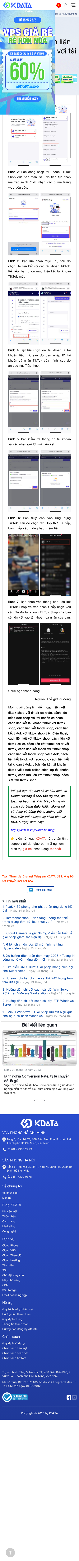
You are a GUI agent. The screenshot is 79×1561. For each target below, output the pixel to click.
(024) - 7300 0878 (20, 1176)
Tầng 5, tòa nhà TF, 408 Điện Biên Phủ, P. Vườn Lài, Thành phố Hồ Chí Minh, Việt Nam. (39, 1141)
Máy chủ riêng (11, 1280)
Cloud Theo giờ (11, 1255)
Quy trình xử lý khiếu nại (17, 1309)
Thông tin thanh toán (15, 1324)
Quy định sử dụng (13, 1343)
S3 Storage (9, 1290)
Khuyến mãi (9, 1211)
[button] (35, 1099)
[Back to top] (10, 1552)
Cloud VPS (9, 1250)
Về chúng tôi (10, 1192)
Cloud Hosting (11, 1260)
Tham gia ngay (43, 889)
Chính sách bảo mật (14, 1348)
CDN (5, 1285)
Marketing (8, 1226)
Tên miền (8, 1265)
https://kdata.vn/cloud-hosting (32, 830)
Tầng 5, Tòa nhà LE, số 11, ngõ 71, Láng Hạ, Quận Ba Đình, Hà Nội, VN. (39, 1168)
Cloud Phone (10, 1245)
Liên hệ (6, 1197)
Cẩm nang (8, 1221)
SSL (4, 1270)
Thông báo (9, 1216)
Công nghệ (9, 1231)
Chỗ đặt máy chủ (13, 1275)
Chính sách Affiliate (14, 1358)
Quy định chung (12, 1319)
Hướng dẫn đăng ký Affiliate (20, 1329)
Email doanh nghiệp (14, 1295)
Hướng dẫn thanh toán (16, 1314)
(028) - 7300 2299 (20, 1149)
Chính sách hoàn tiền (15, 1353)
